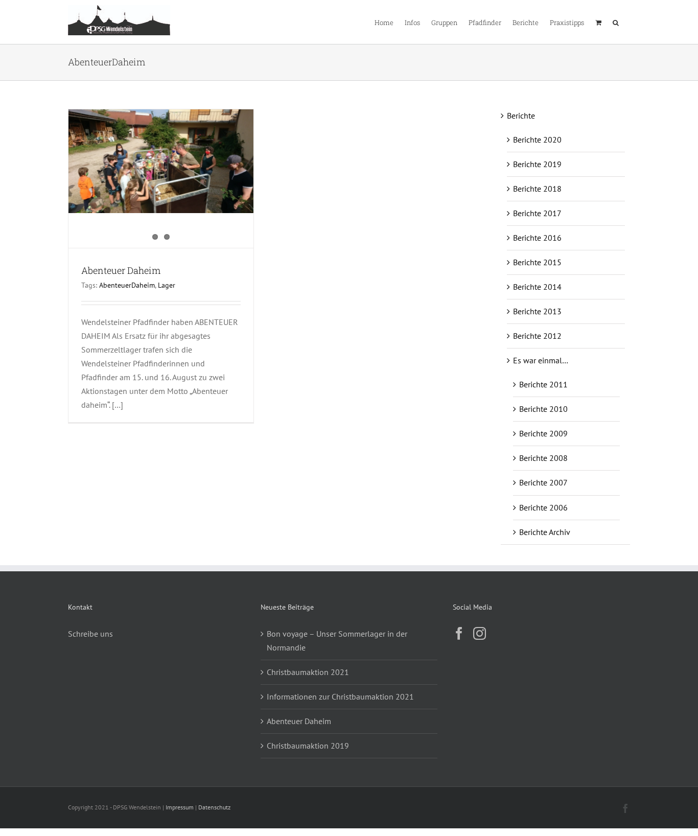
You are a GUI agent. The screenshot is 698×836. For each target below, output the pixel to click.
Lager (166, 285)
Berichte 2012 (537, 336)
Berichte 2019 (537, 164)
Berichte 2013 (537, 311)
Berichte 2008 (543, 458)
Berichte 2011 (543, 384)
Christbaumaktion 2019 (308, 745)
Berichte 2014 (537, 287)
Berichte (521, 115)
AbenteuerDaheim (127, 285)
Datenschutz (214, 807)
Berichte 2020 (537, 139)
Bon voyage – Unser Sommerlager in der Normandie (337, 641)
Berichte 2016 (537, 238)
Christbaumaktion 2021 (308, 672)
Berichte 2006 (543, 507)
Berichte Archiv (544, 532)
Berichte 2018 (537, 188)
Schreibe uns (90, 634)
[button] (616, 22)
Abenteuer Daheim (120, 270)
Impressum (180, 807)
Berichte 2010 (543, 409)
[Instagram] (479, 633)
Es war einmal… (540, 360)
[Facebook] (459, 633)
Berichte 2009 (543, 433)
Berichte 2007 (543, 482)
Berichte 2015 (537, 262)
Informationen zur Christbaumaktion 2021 (340, 696)
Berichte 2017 (537, 213)
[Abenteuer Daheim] (160, 161)
